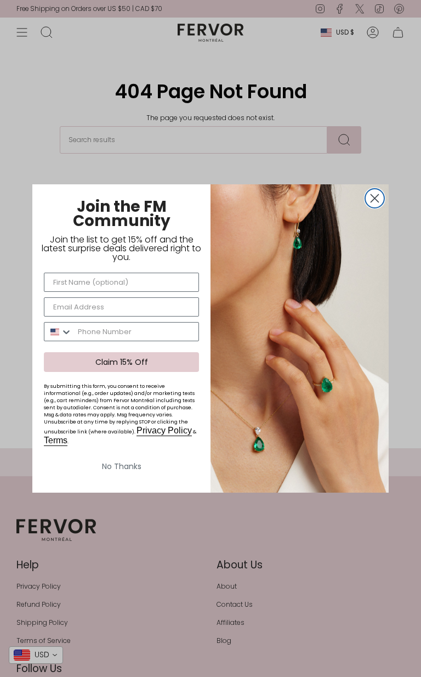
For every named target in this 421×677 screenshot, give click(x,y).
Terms (55, 440)
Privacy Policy (164, 430)
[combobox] (58, 332)
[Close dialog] (374, 198)
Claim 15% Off (121, 362)
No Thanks (121, 466)
